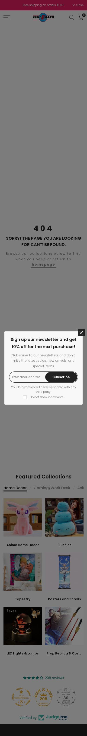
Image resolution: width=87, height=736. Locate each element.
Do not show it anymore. (47, 397)
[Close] (81, 332)
